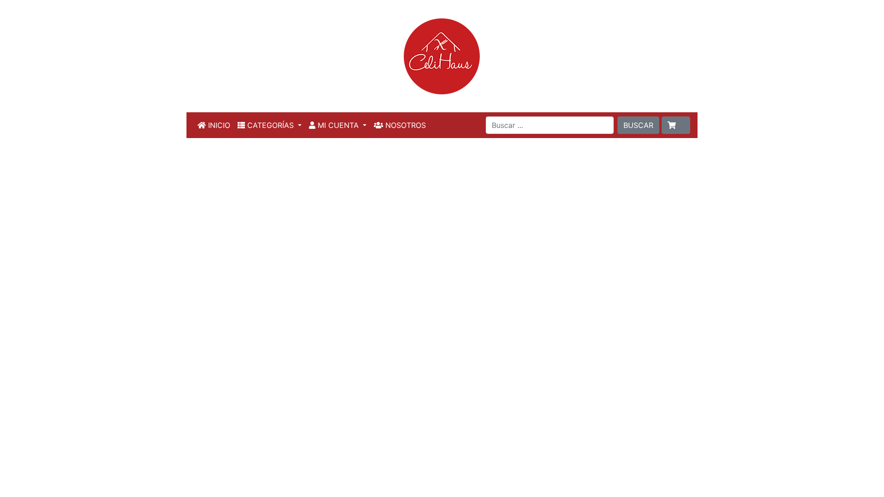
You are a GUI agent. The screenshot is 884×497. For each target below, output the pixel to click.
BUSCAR (638, 125)
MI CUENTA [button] (338, 125)
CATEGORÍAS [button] (270, 125)
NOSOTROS (404, 125)
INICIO (218, 125)
